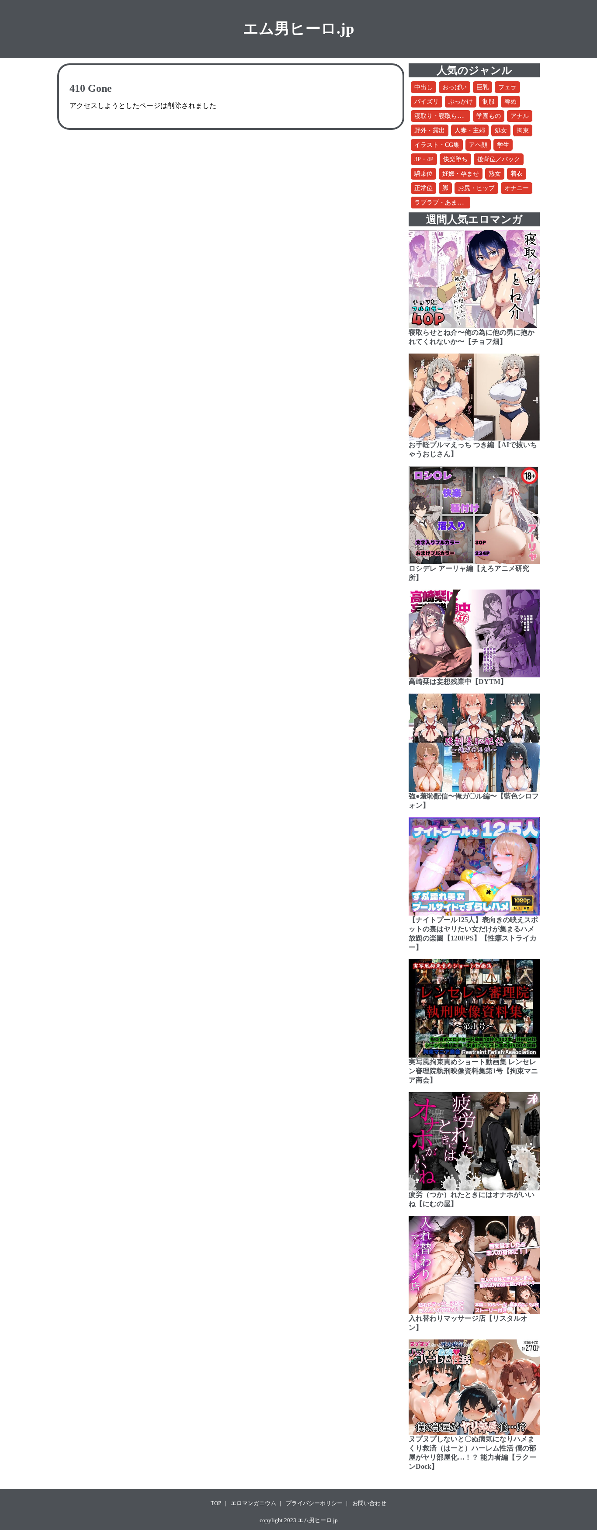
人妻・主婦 (470, 130)
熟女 (495, 173)
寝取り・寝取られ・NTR (448, 116)
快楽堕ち (455, 159)
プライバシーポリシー (314, 1503)
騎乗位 (423, 173)
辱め (510, 101)
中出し (423, 87)
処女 (501, 130)
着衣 (516, 173)
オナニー (516, 188)
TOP (216, 1503)
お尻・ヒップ (476, 188)
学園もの (488, 116)
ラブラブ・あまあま (441, 202)
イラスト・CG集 (436, 145)
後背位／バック (498, 159)
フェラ (507, 87)
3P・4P (424, 159)
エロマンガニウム (253, 1503)
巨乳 (482, 87)
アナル (519, 116)
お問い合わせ (369, 1503)
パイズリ (426, 101)
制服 (488, 101)
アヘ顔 (478, 145)
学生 (503, 145)
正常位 (423, 188)
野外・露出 (429, 130)
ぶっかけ (460, 101)
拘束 (523, 130)
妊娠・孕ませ (460, 173)
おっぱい (454, 87)
